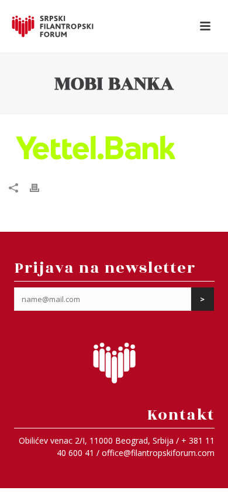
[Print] (40, 187)
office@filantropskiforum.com (158, 452)
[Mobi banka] (114, 148)
